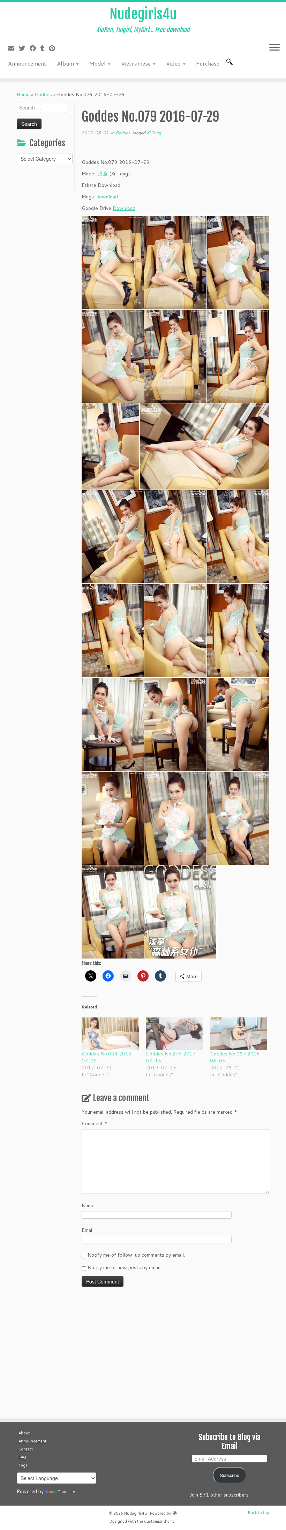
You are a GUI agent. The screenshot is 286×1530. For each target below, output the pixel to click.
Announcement (27, 63)
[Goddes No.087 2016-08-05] (238, 1033)
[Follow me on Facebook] (35, 48)
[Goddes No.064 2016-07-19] (110, 1033)
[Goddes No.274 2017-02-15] (174, 1033)
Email (87, 1230)
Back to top (258, 1512)
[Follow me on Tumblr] (44, 48)
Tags (23, 1465)
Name (88, 1205)
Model (98, 63)
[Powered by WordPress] (174, 1511)
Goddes (43, 94)
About (24, 1433)
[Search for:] (231, 61)
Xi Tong (153, 133)
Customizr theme (159, 1521)
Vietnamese (136, 63)
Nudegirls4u (143, 14)
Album (66, 63)
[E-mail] (13, 48)
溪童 (103, 173)
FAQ (22, 1457)
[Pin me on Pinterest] (54, 48)
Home (23, 94)
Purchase (207, 63)
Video (174, 63)
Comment (94, 1123)
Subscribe (229, 1475)
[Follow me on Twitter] (24, 48)
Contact (25, 1449)
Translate (66, 1491)
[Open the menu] (274, 48)
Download (106, 196)
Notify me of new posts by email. (124, 1267)
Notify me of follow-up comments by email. (136, 1254)
